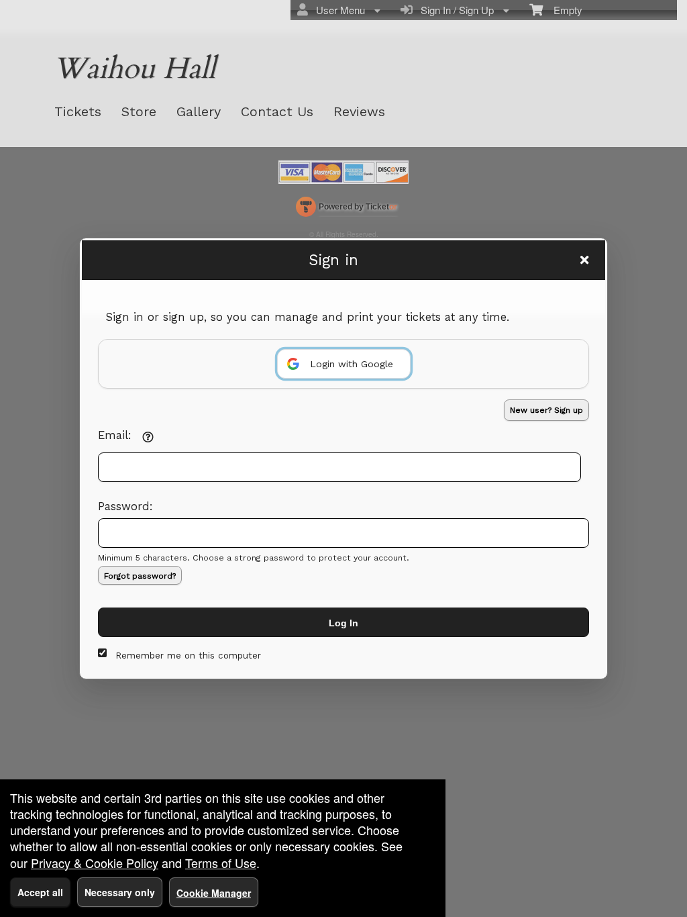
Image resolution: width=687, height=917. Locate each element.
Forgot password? (140, 576)
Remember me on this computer (188, 655)
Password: (125, 506)
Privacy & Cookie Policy (94, 862)
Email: (114, 435)
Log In (343, 623)
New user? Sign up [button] (546, 410)
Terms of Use (220, 862)
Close (584, 259)
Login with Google (351, 363)
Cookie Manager (213, 893)
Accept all (40, 892)
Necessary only (120, 892)
